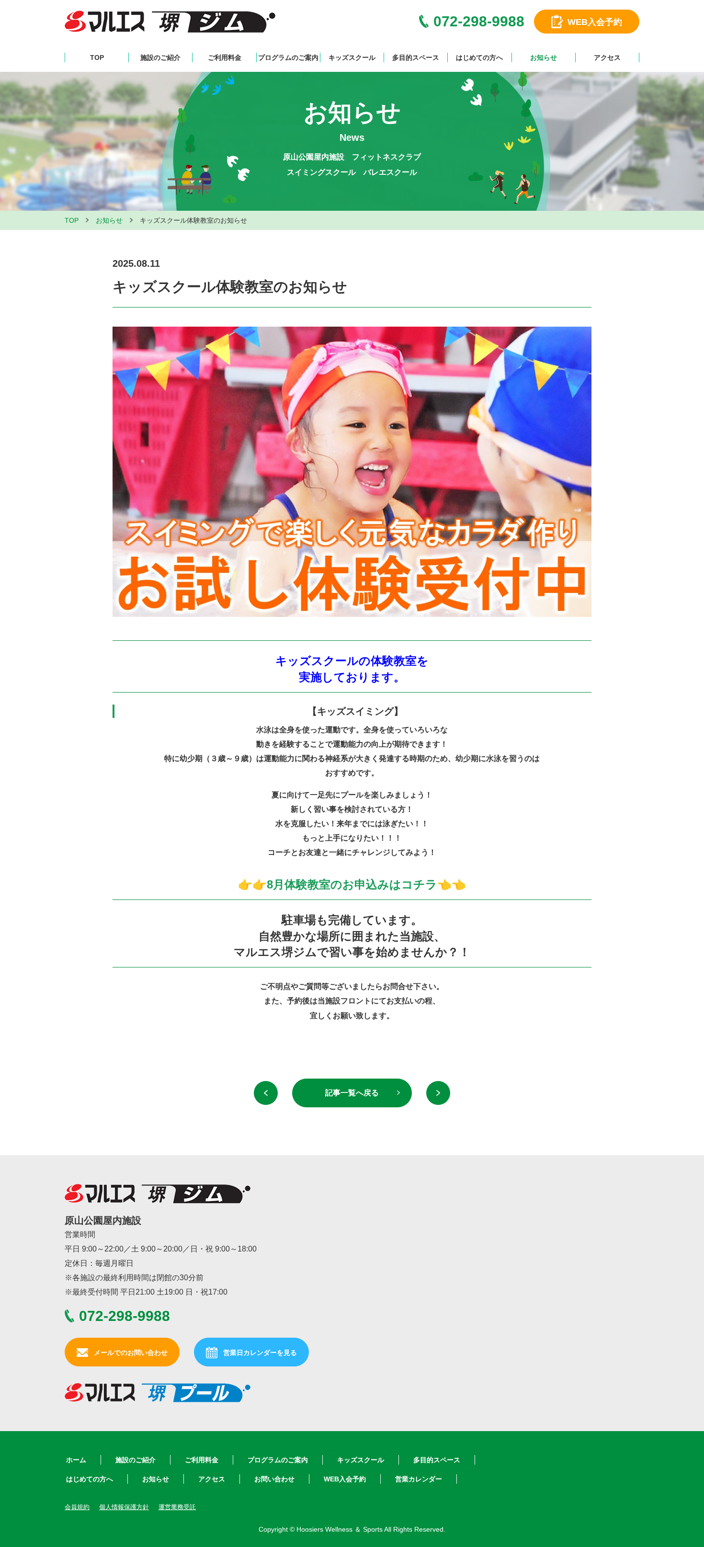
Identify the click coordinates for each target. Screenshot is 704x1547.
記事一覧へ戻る (352, 1093)
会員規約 (77, 1507)
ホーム (76, 1460)
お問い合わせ (274, 1479)
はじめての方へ (479, 57)
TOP (97, 57)
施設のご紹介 (160, 57)
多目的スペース (415, 57)
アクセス (607, 57)
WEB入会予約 (345, 1479)
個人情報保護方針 (124, 1507)
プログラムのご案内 (288, 57)
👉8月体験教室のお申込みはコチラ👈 (352, 884)
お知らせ (543, 57)
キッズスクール (352, 57)
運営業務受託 (177, 1507)
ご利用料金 (224, 57)
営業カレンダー (418, 1479)
